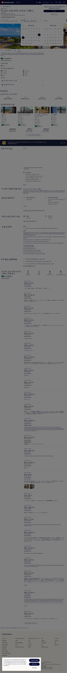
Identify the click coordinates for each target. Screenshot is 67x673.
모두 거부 (34, 664)
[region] (21, 664)
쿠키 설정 (34, 667)
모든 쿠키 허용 (34, 660)
